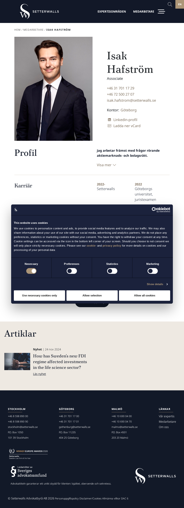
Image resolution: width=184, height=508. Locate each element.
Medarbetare (33, 29)
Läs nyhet (39, 374)
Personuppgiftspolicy (67, 498)
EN (179, 4)
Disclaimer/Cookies (90, 498)
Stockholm (17, 409)
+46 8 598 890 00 (18, 416)
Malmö (117, 409)
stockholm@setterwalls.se (23, 427)
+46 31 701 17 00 (69, 416)
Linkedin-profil (125, 119)
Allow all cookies (144, 295)
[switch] (72, 271)
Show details (155, 284)
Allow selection (92, 295)
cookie (91, 245)
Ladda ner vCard (127, 125)
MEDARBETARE (143, 11)
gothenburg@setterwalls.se (74, 427)
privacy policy (112, 245)
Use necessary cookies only (39, 295)
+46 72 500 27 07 (120, 94)
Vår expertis (166, 416)
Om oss (164, 427)
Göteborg (129, 110)
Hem (17, 29)
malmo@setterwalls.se (125, 427)
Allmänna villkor (111, 498)
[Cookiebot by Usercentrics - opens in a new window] (154, 209)
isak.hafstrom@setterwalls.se (131, 100)
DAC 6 (124, 498)
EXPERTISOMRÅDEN (112, 11)
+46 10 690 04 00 (122, 416)
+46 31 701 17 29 (120, 88)
